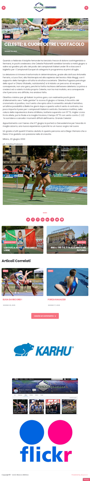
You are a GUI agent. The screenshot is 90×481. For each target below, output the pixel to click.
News (7, 37)
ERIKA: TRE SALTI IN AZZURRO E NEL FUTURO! (68, 249)
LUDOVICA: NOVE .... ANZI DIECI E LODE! (20, 249)
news (45, 213)
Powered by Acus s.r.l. (80, 475)
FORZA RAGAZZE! (57, 299)
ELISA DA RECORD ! (12, 299)
